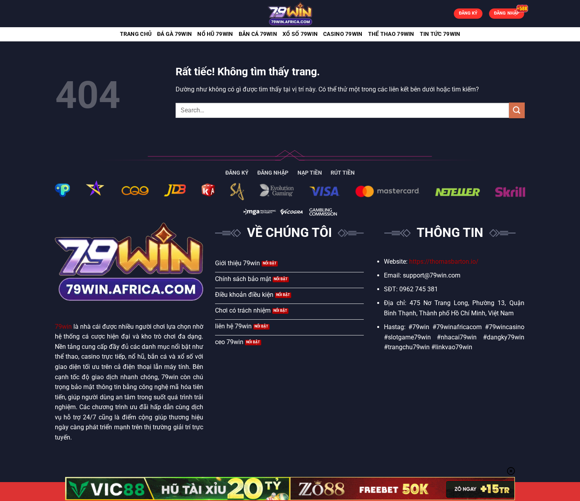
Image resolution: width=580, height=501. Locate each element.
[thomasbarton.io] (290, 13)
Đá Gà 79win (174, 34)
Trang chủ (136, 34)
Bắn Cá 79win (258, 34)
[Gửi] (517, 110)
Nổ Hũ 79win (215, 34)
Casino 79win (342, 34)
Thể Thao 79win (391, 34)
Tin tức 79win (440, 34)
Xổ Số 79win (300, 34)
